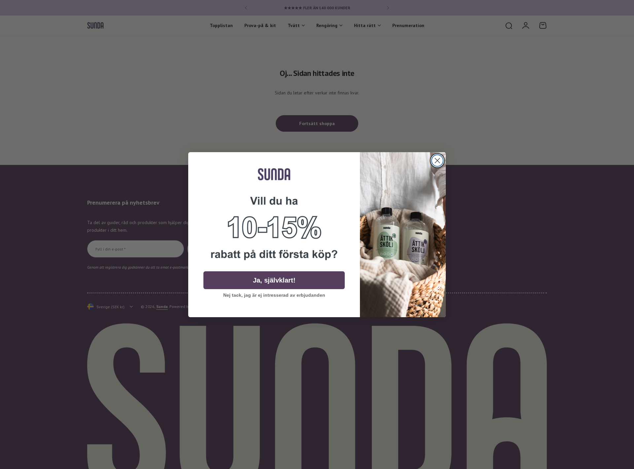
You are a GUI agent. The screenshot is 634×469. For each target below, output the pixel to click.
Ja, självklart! (274, 280)
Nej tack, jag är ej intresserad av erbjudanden (274, 295)
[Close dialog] (437, 160)
